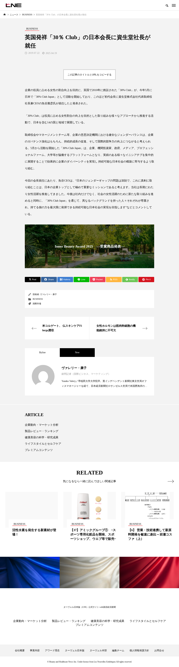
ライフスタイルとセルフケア (43, 443)
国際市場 (37, 303)
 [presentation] (171, 481)
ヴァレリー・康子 (48, 294)
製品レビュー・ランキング (41, 431)
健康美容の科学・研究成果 (41, 437)
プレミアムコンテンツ (39, 449)
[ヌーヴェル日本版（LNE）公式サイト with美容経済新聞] (13, 5)
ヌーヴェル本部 (98, 650)
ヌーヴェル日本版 (74, 650)
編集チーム (118, 650)
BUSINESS (38, 299)
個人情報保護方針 (139, 650)
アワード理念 (52, 650)
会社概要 (20, 650)
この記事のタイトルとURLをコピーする (89, 74)
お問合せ (159, 650)
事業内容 (35, 650)
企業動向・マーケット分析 (41, 424)
